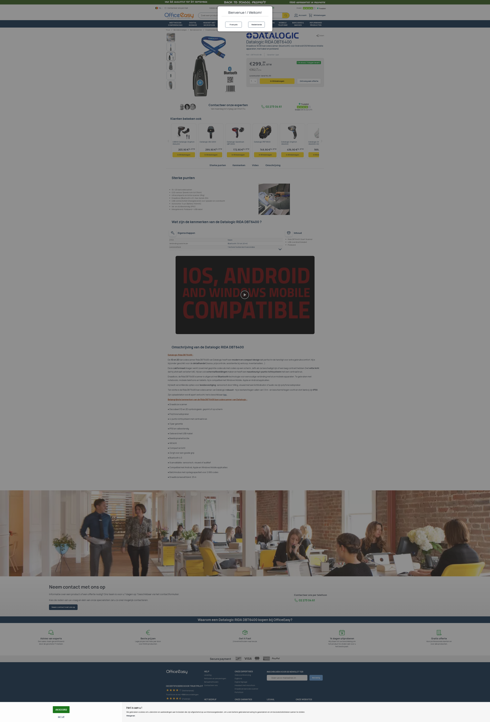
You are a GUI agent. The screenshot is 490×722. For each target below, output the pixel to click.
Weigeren (130, 715)
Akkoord (61, 709)
